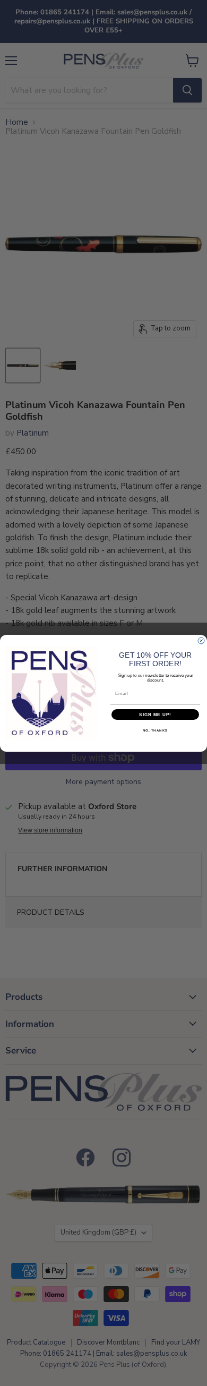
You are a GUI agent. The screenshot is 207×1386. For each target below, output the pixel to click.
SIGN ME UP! (155, 714)
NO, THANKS (155, 730)
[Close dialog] (201, 640)
